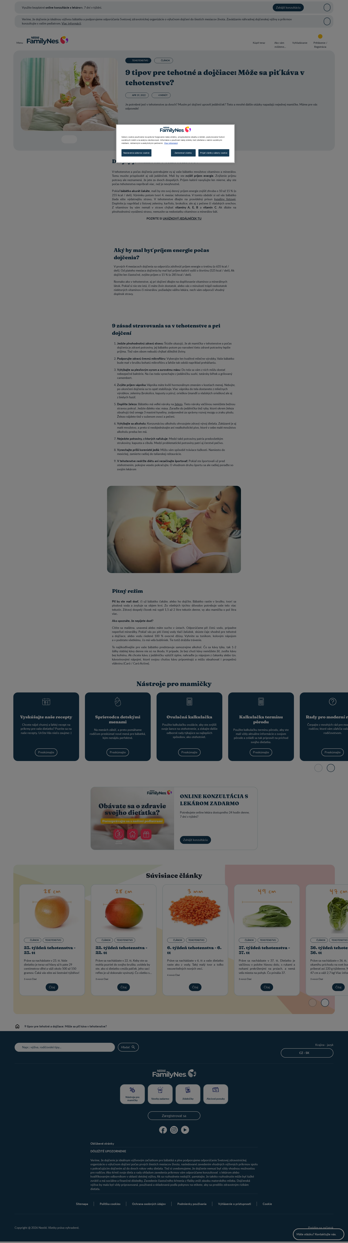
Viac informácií (171, 143)
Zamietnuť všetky (183, 152)
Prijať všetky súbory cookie (213, 152)
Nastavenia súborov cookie (136, 152)
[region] (175, 143)
